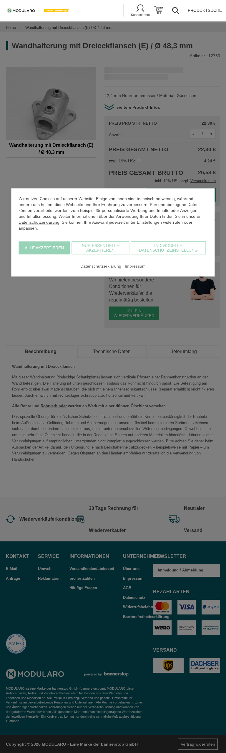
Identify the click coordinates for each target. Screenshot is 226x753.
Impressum (135, 266)
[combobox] (199, 10)
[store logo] (54, 10)
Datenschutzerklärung (39, 222)
